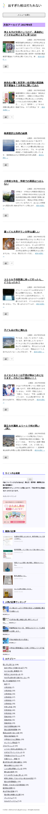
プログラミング (8, 746)
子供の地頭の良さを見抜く (19, 639)
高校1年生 (8, 717)
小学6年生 (8, 704)
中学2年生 (8, 713)
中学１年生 (8, 707)
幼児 (5, 684)
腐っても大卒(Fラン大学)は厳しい (22, 231)
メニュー (24, 15)
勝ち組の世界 (9, 772)
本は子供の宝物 (8, 791)
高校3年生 (8, 723)
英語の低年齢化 (10, 736)
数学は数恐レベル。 (20, 576)
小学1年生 (8, 687)
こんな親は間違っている (13, 769)
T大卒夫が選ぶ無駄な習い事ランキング (23, 620)
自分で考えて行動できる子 (14, 668)
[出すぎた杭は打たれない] (24, 6)
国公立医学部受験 (10, 730)
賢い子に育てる (8, 665)
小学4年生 (8, 697)
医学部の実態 (8, 788)
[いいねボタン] (6, 66)
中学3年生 (8, 710)
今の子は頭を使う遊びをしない (15, 678)
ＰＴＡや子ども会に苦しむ (14, 775)
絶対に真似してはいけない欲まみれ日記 (19, 778)
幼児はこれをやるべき (12, 674)
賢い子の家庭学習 (9, 681)
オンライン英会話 (10, 743)
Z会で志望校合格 (10, 726)
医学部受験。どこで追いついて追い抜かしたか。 (29, 549)
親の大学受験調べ (10, 782)
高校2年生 (8, 720)
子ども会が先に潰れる (15, 330)
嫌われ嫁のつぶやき (11, 765)
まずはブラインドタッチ (13, 752)
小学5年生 (8, 700)
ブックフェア (9, 798)
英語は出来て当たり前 (11, 733)
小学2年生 (8, 691)
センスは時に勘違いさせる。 (23, 589)
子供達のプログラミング (13, 756)
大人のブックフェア (11, 801)
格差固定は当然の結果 (15, 133)
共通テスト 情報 (10, 759)
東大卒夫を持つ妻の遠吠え (12, 762)
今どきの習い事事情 (11, 671)
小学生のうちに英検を (12, 739)
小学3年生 (8, 694)
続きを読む (39, 352)
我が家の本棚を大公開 (12, 795)
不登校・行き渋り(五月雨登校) (14, 785)
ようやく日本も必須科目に (14, 749)
